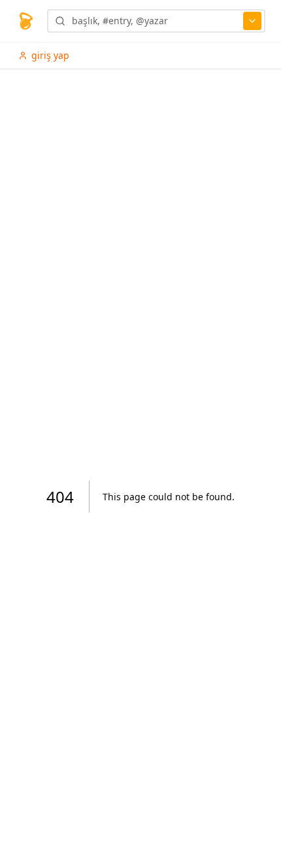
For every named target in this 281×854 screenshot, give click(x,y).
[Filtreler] (252, 21)
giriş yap (50, 55)
